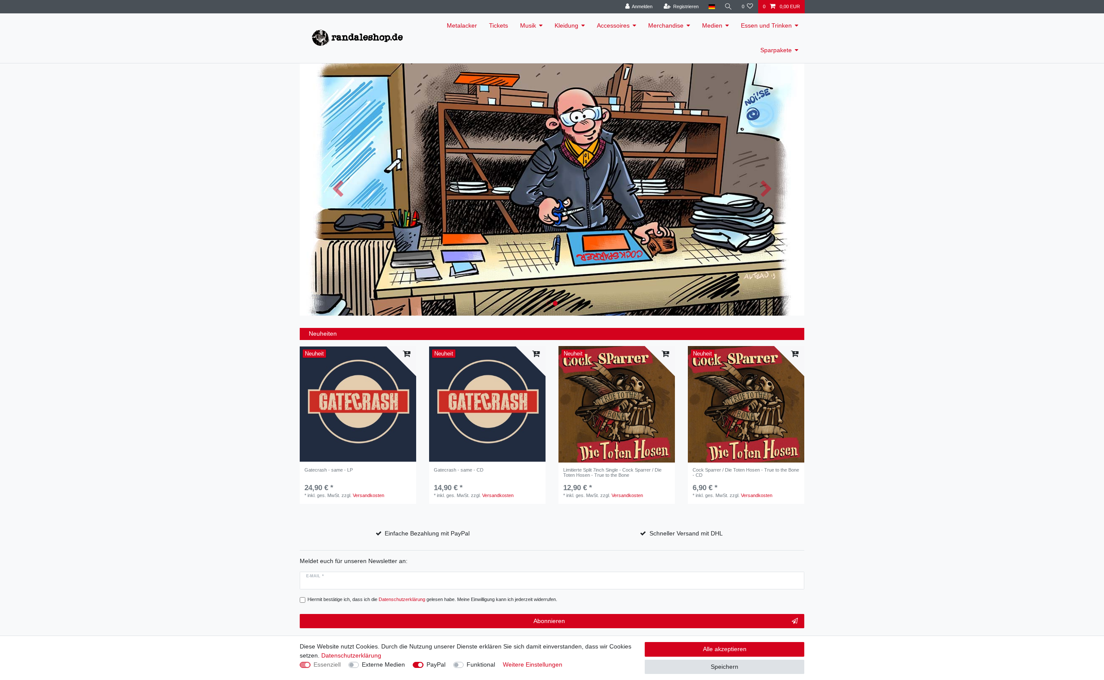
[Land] (711, 6)
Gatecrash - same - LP (328, 469)
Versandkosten (368, 495)
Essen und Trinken (766, 25)
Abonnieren (549, 620)
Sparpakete (776, 50)
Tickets (498, 25)
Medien (712, 25)
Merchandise (666, 25)
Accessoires (613, 25)
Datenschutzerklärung (351, 655)
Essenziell (327, 664)
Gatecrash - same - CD (458, 469)
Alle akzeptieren (724, 648)
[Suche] (728, 6)
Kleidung (566, 25)
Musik (528, 25)
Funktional (481, 664)
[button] (338, 189)
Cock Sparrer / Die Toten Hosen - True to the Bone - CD (746, 472)
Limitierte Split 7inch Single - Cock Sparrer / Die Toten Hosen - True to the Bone (612, 472)
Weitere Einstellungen (532, 664)
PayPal (436, 664)
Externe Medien (383, 664)
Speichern (724, 666)
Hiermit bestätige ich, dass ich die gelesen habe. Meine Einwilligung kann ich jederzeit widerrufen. (432, 599)
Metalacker (462, 25)
